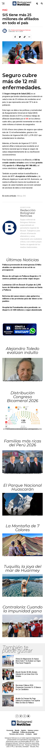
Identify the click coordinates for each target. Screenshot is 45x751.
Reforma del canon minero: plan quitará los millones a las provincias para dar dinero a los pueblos (22, 298)
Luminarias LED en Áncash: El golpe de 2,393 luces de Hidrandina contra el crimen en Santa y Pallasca (22, 287)
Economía (10, 730)
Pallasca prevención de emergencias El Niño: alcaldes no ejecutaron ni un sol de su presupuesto (22, 267)
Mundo (17, 730)
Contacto (29, 734)
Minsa (19, 196)
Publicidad (15, 732)
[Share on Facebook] (15, 37)
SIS (27, 119)
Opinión (23, 730)
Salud (35, 734)
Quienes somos (33, 730)
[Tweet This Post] (20, 37)
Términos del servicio (16, 734)
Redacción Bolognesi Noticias (21, 30)
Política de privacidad (27, 732)
